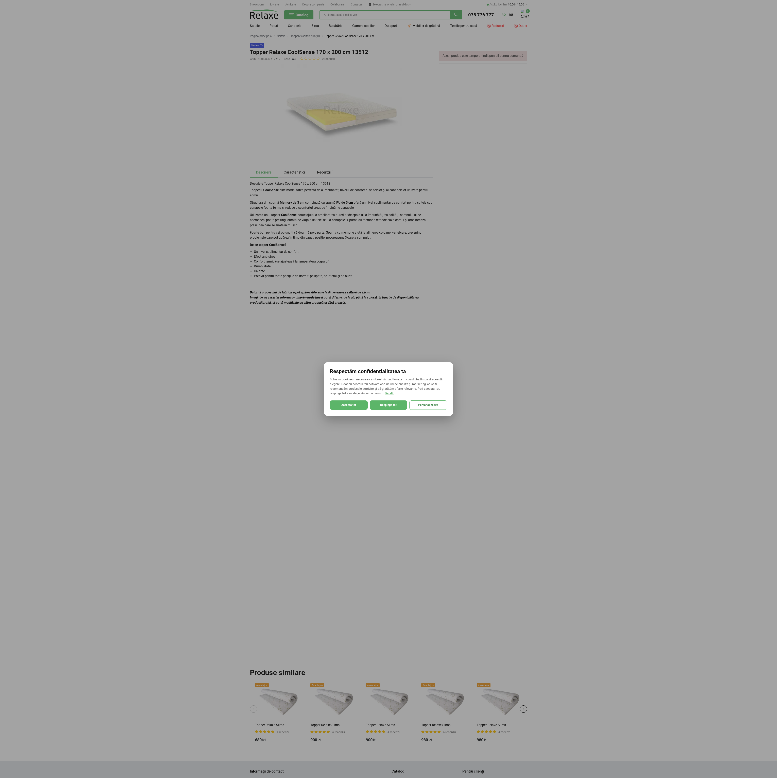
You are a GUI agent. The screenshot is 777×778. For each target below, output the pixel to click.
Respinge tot (388, 404)
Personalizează (428, 404)
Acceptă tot (348, 404)
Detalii (389, 393)
